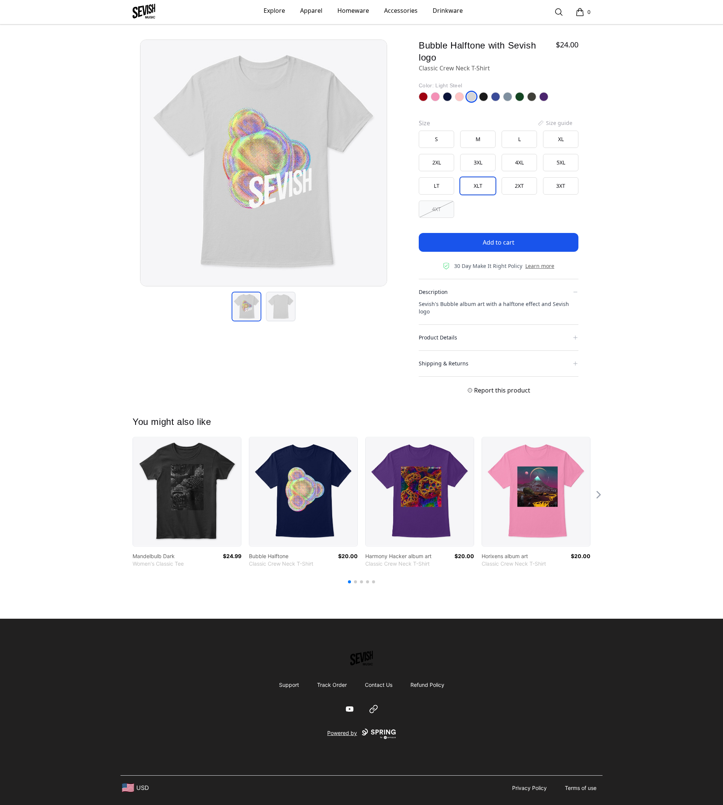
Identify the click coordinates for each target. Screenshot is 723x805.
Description (433, 291)
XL (561, 139)
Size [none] (424, 123)
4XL (519, 162)
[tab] (246, 306)
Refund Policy (427, 685)
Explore (274, 10)
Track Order (332, 685)
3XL (478, 162)
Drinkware (448, 10)
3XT (560, 185)
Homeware (353, 10)
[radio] (436, 139)
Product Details (438, 337)
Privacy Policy (529, 788)
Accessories (401, 10)
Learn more (539, 265)
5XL (561, 162)
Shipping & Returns (443, 363)
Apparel (311, 10)
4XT (436, 209)
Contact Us (378, 685)
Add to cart (498, 242)
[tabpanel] (263, 163)
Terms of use (580, 788)
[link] (187, 491)
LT (436, 185)
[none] (554, 123)
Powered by (342, 733)
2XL (436, 162)
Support (289, 685)
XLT (478, 185)
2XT (519, 185)
